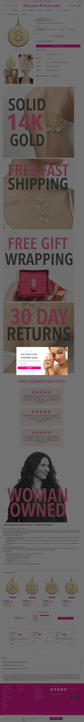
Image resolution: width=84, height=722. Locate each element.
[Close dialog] (66, 348)
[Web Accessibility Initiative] (0, 720)
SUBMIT (29, 368)
